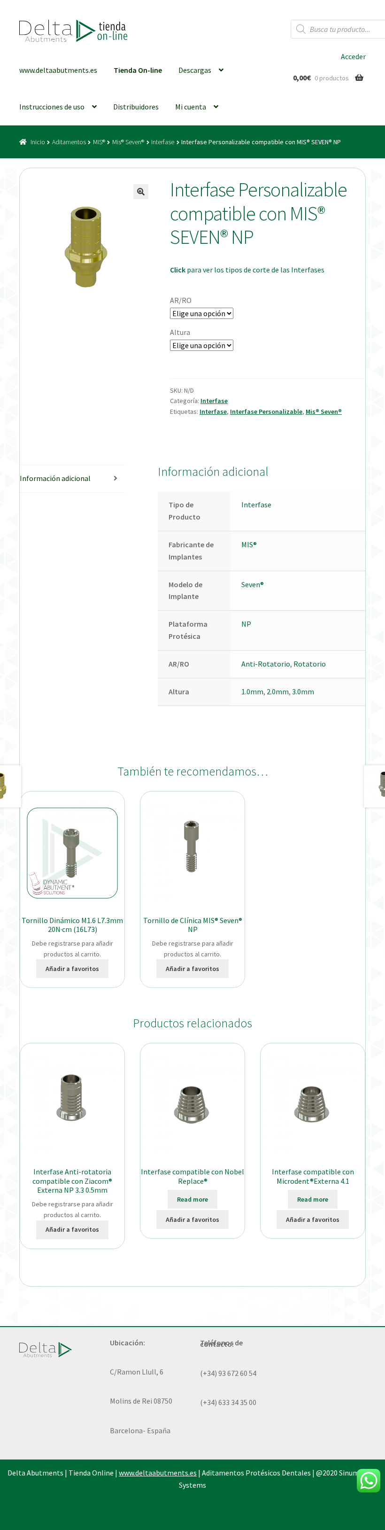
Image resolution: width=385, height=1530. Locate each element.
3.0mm (303, 691)
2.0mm (278, 691)
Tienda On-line (138, 70)
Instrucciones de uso (52, 106)
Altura (180, 332)
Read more (192, 1199)
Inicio (38, 142)
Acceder (353, 56)
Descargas (194, 70)
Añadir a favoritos (72, 968)
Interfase (162, 142)
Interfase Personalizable (266, 411)
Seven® (252, 584)
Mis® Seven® (128, 142)
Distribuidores (136, 106)
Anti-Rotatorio (265, 663)
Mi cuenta (190, 106)
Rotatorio (309, 663)
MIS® (99, 142)
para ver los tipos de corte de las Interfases (247, 269)
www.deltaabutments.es (58, 70)
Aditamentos (69, 142)
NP (246, 624)
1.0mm (252, 691)
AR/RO (181, 300)
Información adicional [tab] (55, 478)
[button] (140, 191)
